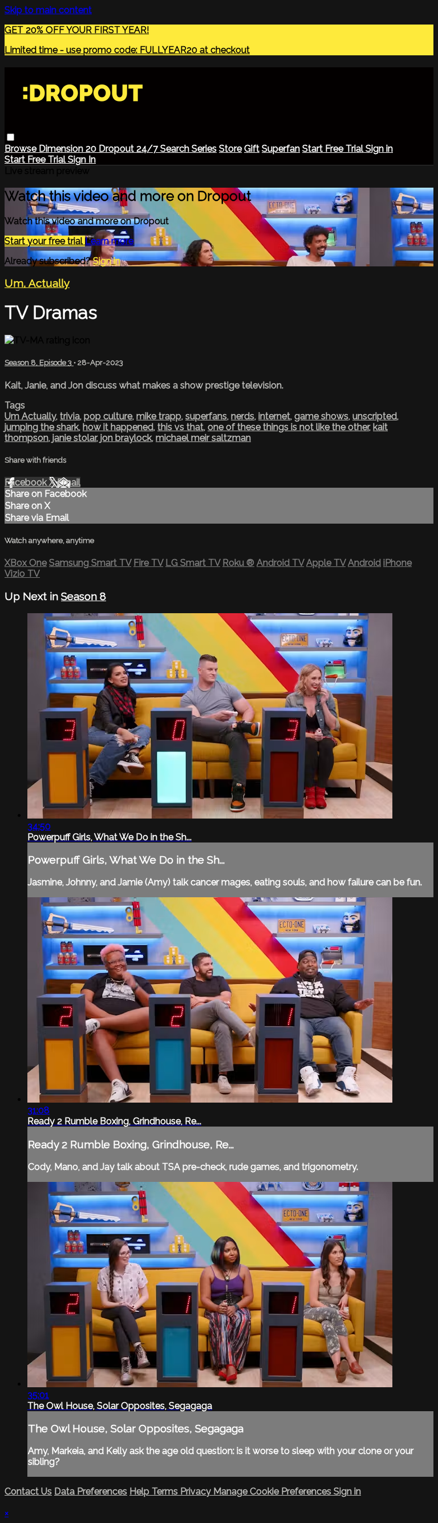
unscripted (374, 416)
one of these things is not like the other (288, 427)
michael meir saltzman (203, 437)
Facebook (27, 482)
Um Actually (30, 416)
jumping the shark (42, 427)
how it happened (118, 427)
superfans (206, 416)
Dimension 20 (69, 148)
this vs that (180, 427)
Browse (22, 148)
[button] (10, 137)
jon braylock (126, 437)
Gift (251, 148)
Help (140, 1491)
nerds (242, 416)
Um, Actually (37, 283)
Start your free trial (45, 241)
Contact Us (28, 1491)
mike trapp (158, 416)
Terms (166, 1491)
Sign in (379, 148)
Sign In (82, 159)
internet (274, 416)
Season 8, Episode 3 (39, 362)
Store (230, 148)
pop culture (108, 416)
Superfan (281, 148)
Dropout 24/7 (129, 148)
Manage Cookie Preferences (273, 1491)
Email (68, 482)
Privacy (196, 1491)
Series (204, 148)
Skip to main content (48, 10)
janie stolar (74, 437)
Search (176, 148)
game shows (321, 416)
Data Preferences (90, 1491)
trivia (70, 416)
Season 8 (83, 596)
